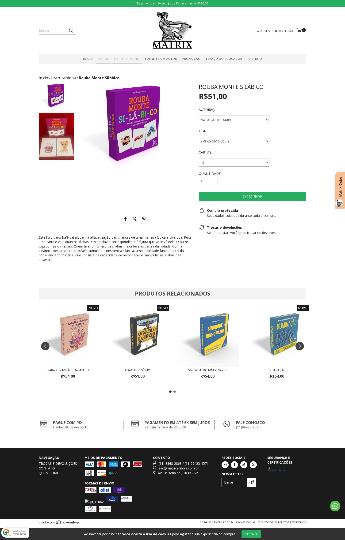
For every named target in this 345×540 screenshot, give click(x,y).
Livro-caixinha (126, 59)
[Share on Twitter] (134, 218)
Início (88, 59)
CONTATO (47, 468)
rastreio (255, 59)
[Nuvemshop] (59, 523)
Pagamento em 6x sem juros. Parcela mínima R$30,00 (172, 3)
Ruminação (277, 370)
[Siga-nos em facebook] (234, 464)
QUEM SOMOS (50, 473)
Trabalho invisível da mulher (68, 370)
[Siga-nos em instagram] (225, 464)
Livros (103, 59)
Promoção (191, 59)
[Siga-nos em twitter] (253, 464)
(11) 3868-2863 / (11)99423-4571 (184, 463)
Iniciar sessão (283, 31)
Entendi (251, 534)
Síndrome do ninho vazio (207, 370)
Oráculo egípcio (137, 370)
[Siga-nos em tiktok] (243, 464)
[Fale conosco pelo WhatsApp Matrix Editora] (335, 506)
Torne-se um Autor (161, 59)
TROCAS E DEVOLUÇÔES (58, 463)
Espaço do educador (224, 59)
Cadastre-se (263, 31)
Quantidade (210, 173)
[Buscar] (71, 30)
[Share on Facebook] (125, 218)
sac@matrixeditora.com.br (179, 468)
